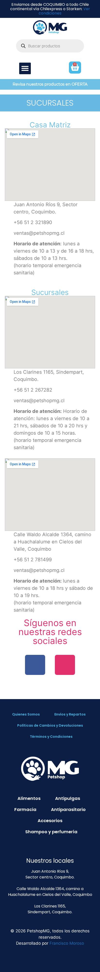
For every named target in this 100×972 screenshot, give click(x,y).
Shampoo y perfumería (51, 832)
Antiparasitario (68, 809)
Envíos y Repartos (70, 714)
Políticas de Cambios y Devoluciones (50, 725)
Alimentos (29, 798)
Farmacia (25, 809)
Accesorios (50, 821)
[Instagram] (65, 665)
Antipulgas (67, 798)
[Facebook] (35, 665)
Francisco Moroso (67, 943)
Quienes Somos (26, 714)
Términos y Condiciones (51, 736)
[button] (25, 68)
